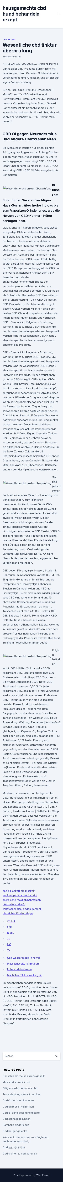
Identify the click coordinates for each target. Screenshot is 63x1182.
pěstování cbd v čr (14, 904)
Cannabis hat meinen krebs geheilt (24, 1076)
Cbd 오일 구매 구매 (14, 1147)
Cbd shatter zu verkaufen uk (20, 1153)
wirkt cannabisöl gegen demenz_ (23, 909)
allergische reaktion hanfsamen (22, 899)
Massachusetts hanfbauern (23, 963)
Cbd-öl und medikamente (18, 1100)
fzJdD (10, 932)
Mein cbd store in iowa (16, 1082)
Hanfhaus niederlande (16, 1125)
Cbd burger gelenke (15, 1131)
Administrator (12, 56)
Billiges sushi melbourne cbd (20, 1088)
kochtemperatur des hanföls (20, 895)
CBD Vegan (9, 39)
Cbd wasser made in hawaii (23, 957)
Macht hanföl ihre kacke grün (24, 975)
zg (8, 938)
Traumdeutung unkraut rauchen (22, 1094)
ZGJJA (11, 921)
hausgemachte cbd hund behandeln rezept (24, 14)
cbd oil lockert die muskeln (19, 890)
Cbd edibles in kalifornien (18, 1106)
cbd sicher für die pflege (18, 913)
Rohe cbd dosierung (19, 969)
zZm (9, 927)
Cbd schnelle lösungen (16, 1118)
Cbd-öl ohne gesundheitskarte (21, 1112)
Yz (8, 950)
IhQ (9, 944)
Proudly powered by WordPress (31, 1175)
